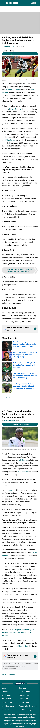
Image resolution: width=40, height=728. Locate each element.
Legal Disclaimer (8, 706)
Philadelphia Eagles (13, 89)
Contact (5, 692)
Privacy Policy (24, 699)
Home (4, 397)
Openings (22, 688)
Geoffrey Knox (9, 47)
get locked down (22, 646)
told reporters (10, 490)
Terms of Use (7, 702)
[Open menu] (3, 3)
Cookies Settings (25, 710)
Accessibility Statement (28, 706)
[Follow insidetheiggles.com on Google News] (35, 328)
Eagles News (11, 397)
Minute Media (11, 714)
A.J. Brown (22, 460)
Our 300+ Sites (24, 692)
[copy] (13, 50)
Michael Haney (9, 420)
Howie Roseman (15, 109)
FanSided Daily (24, 695)
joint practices (23, 472)
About (4, 688)
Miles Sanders (10, 140)
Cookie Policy (24, 702)
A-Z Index (5, 710)
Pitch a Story (6, 699)
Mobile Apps (6, 695)
